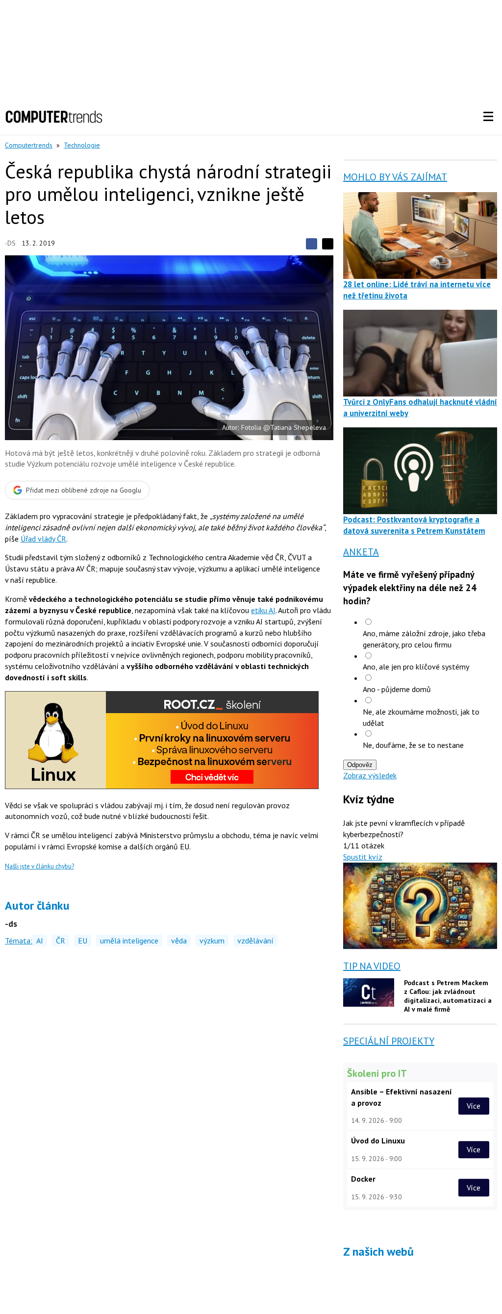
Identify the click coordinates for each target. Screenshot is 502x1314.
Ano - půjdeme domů (397, 689)
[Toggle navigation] (488, 116)
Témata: (18, 940)
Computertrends (28, 145)
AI (39, 940)
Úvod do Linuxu (378, 1140)
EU (82, 940)
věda (179, 940)
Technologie (82, 145)
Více (473, 1106)
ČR (60, 940)
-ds (10, 243)
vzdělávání (255, 940)
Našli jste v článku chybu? (39, 866)
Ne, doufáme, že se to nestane (413, 745)
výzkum (212, 940)
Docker (363, 1179)
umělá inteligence (129, 940)
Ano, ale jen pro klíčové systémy (416, 666)
